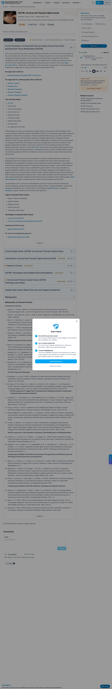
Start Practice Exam (56, 361)
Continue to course (55, 366)
